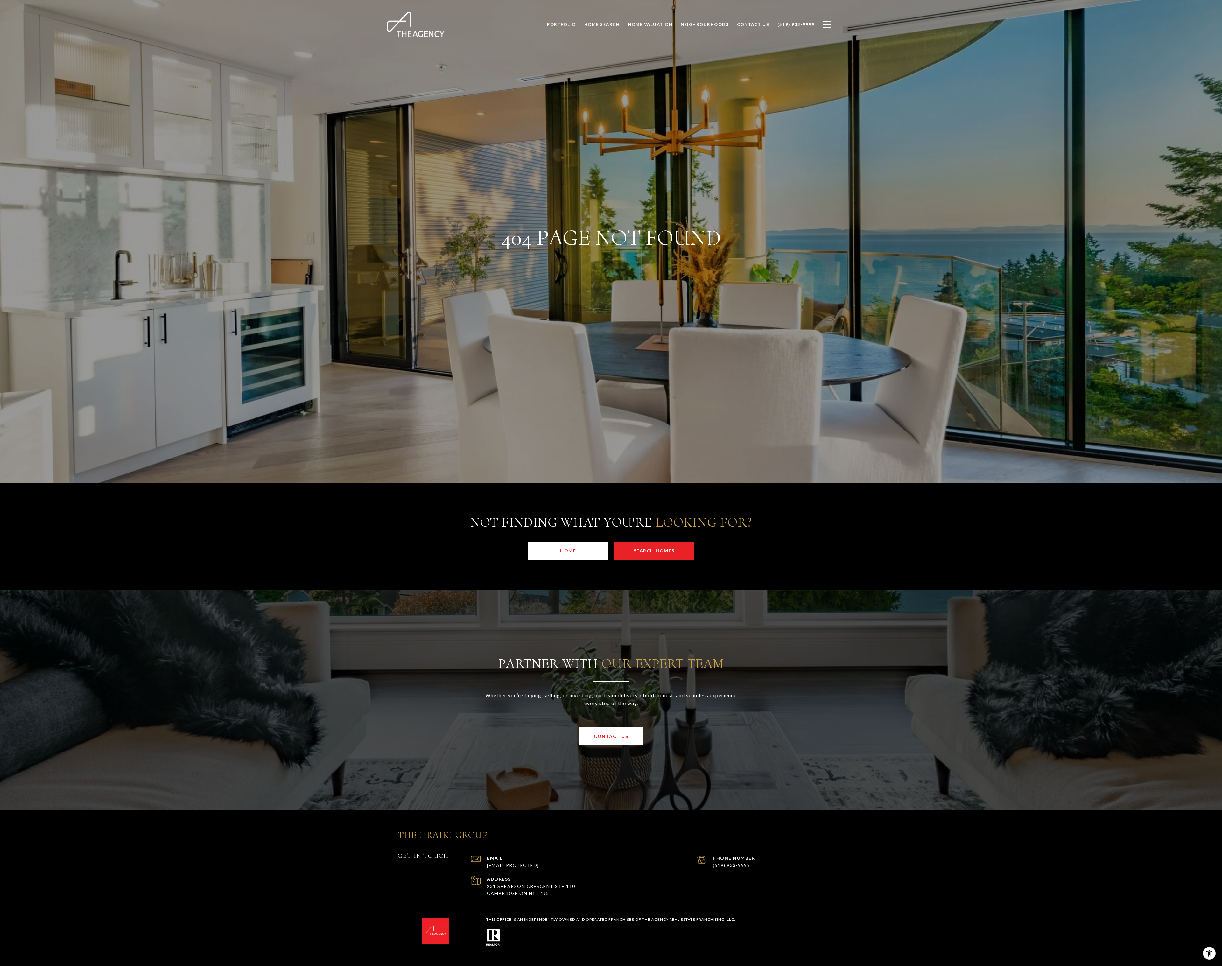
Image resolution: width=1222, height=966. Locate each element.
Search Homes (654, 550)
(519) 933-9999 (731, 865)
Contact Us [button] (611, 736)
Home (568, 550)
